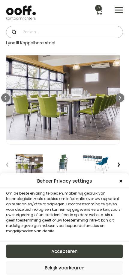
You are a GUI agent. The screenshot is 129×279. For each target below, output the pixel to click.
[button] (120, 98)
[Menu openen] (119, 10)
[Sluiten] (121, 181)
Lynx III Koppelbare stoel (30, 43)
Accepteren (64, 251)
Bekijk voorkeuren (65, 268)
